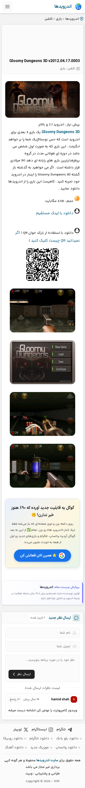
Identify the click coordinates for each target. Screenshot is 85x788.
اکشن (49, 18)
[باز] (7, 6)
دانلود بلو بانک (67, 738)
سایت (54, 760)
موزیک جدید (39, 747)
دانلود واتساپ (66, 747)
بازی (59, 18)
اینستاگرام (39, 729)
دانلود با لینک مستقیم (54, 213)
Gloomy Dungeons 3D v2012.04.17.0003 (44, 61)
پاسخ (13, 699)
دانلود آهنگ (14, 747)
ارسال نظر (24, 674)
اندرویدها (62, 6)
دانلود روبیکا (13, 738)
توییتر (17, 729)
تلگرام (61, 729)
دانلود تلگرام (39, 738)
